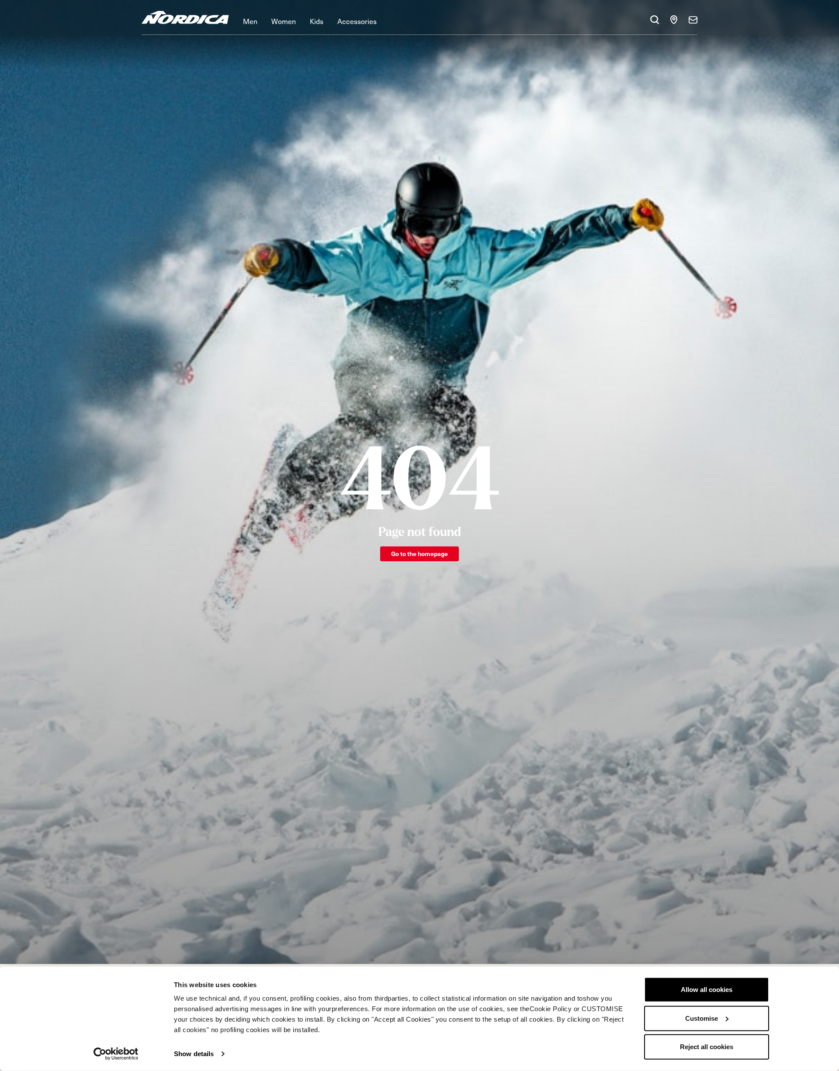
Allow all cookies (706, 989)
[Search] (654, 19)
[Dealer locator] (673, 19)
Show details (194, 1053)
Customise (701, 1018)
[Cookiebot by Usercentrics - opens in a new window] (116, 1054)
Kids (316, 21)
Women (283, 21)
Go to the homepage (419, 553)
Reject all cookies (706, 1046)
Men (250, 21)
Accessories (357, 21)
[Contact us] (693, 19)
